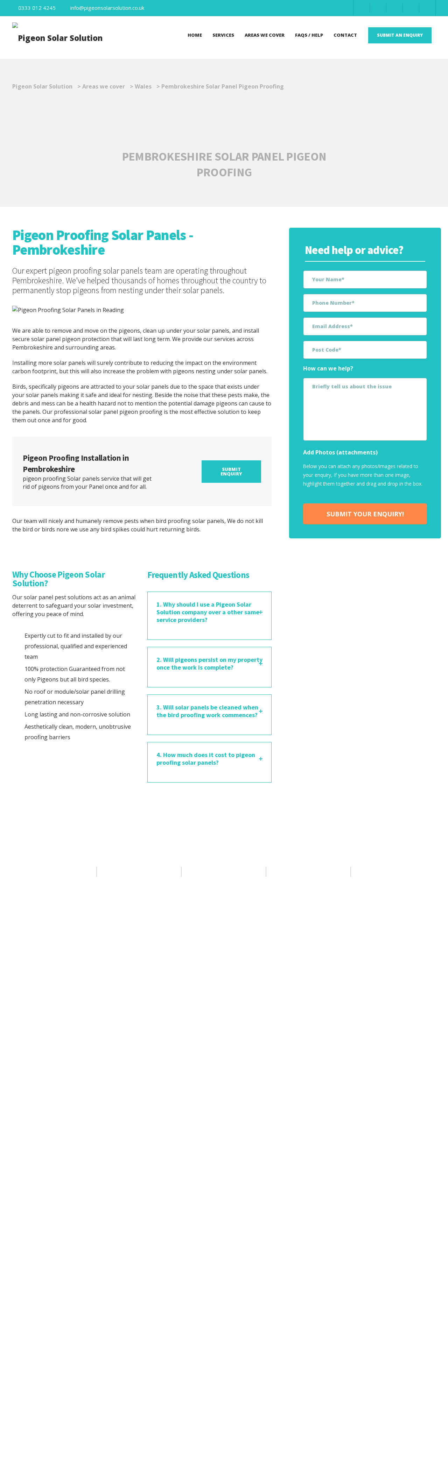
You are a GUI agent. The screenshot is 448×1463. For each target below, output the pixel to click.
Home (195, 35)
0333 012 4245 (37, 7)
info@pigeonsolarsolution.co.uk (107, 7)
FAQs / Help (309, 35)
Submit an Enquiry (400, 35)
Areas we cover (265, 35)
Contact (345, 35)
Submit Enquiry (231, 471)
